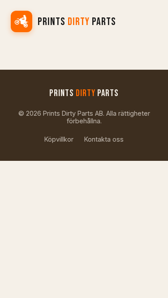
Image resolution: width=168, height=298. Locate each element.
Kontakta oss (104, 139)
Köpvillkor (58, 139)
